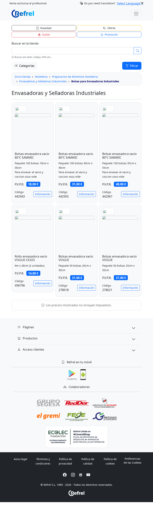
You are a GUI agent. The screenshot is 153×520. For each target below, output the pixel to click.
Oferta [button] (111, 28)
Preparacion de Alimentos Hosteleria (75, 76)
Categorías (26, 66)
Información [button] (42, 194)
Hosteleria (41, 76)
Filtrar (133, 66)
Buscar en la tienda (25, 43)
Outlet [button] (45, 34)
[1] (137, 50)
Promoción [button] (111, 34)
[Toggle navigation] (136, 13)
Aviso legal (20, 459)
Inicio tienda (22, 76)
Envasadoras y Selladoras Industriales (43, 81)
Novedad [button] (45, 28)
